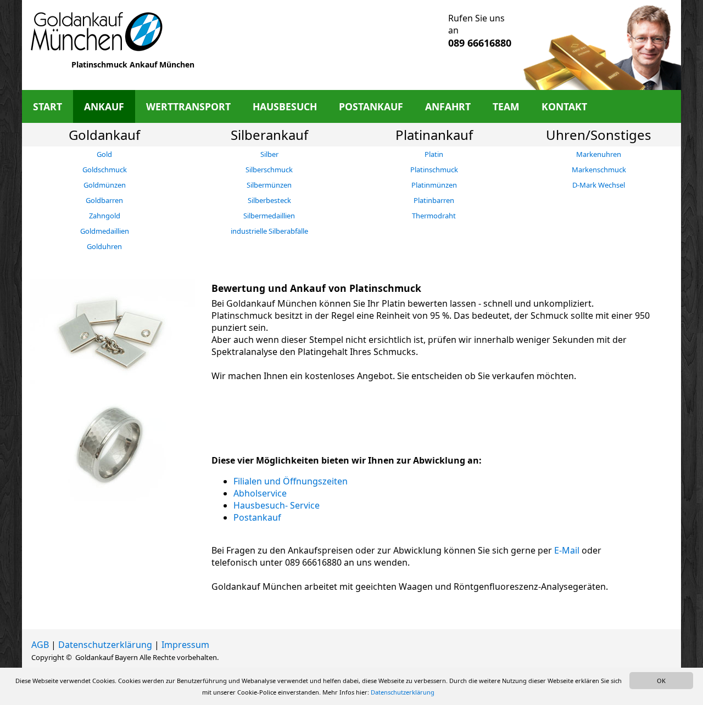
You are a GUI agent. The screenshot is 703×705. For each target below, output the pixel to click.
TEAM (506, 106)
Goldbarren (104, 200)
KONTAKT (564, 106)
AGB (40, 645)
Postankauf (257, 517)
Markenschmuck (599, 169)
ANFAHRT (448, 106)
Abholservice (260, 493)
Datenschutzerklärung (105, 645)
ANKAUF (104, 106)
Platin (434, 154)
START (47, 106)
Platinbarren (434, 200)
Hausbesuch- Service (276, 505)
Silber (269, 154)
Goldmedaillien (104, 231)
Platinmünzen (434, 185)
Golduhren (104, 246)
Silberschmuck (269, 169)
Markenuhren (598, 154)
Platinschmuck (434, 169)
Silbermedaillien (269, 216)
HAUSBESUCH (285, 106)
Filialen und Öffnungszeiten (290, 481)
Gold (104, 154)
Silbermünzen (269, 185)
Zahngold (104, 216)
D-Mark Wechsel (598, 185)
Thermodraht (434, 216)
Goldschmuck (104, 169)
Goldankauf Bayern (106, 657)
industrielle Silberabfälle (269, 231)
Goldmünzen (104, 185)
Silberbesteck (269, 200)
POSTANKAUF (371, 106)
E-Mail (566, 550)
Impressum (185, 645)
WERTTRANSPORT (188, 106)
